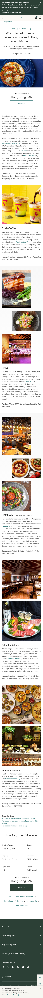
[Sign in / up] (40, 18)
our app (24, 151)
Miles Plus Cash (29, 156)
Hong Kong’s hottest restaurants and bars (18, 818)
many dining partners (10, 143)
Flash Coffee (21, 242)
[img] (40, 2)
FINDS (29, 382)
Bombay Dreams (12, 779)
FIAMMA (5, 526)
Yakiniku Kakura (14, 659)
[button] (40, 989)
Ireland (8, 977)
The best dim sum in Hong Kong (14, 826)
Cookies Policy (12, 995)
